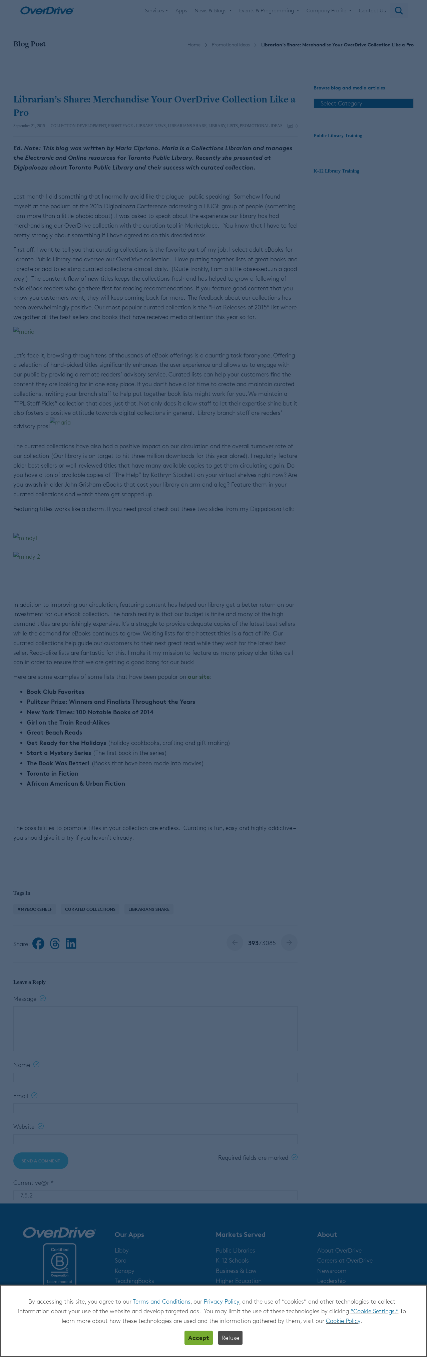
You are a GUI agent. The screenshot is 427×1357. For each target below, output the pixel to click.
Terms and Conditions (161, 1301)
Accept (198, 1337)
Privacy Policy (221, 1301)
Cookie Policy (343, 1320)
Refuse (230, 1337)
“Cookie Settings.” (375, 1311)
